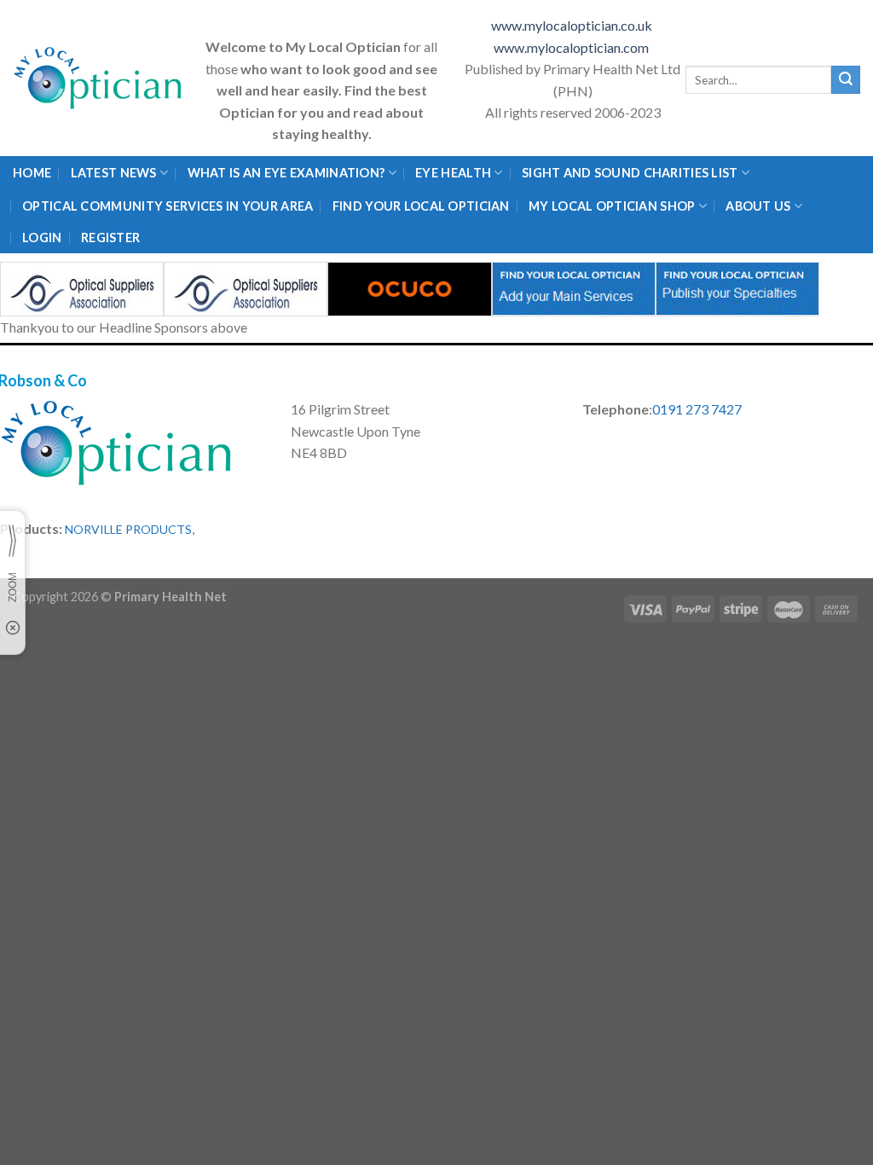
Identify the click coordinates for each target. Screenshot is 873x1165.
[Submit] (845, 80)
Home (32, 172)
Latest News (114, 172)
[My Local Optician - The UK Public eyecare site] (98, 78)
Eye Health (453, 172)
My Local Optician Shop (612, 206)
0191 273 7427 (697, 409)
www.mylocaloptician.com (572, 47)
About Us (758, 206)
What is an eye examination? (286, 172)
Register (110, 237)
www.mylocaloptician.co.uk (573, 25)
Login (41, 237)
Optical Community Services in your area (167, 206)
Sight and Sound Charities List (630, 172)
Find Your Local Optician (421, 206)
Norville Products (128, 529)
